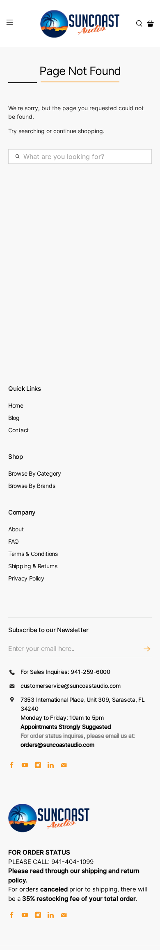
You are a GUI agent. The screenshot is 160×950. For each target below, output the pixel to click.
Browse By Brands (31, 485)
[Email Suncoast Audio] (63, 766)
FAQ (13, 541)
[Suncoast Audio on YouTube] (24, 766)
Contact (18, 429)
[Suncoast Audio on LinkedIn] (50, 766)
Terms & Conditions (33, 553)
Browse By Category (34, 473)
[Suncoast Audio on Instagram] (37, 766)
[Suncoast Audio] (80, 23)
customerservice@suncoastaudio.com (71, 685)
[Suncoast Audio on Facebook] (11, 766)
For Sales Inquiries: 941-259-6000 (65, 671)
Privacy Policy (26, 578)
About (16, 529)
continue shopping (78, 130)
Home (15, 405)
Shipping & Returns (32, 565)
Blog (14, 417)
